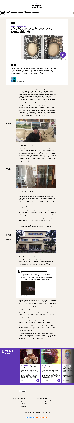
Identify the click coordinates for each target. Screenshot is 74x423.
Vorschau (59, 12)
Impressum (37, 412)
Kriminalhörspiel (24, 400)
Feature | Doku (14, 11)
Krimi (8, 11)
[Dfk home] (42, 417)
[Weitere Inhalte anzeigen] (69, 366)
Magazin (46, 12)
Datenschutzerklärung (46, 412)
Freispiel (23, 398)
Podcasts (53, 12)
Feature (23, 401)
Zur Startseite (22, 391)
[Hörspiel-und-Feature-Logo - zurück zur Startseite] (37, 5)
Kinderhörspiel (35, 11)
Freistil (46, 403)
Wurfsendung (28, 11)
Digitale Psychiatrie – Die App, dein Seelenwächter (34, 271)
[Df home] (30, 417)
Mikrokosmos (48, 404)
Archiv (13, 23)
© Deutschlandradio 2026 (28, 412)
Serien (2, 14)
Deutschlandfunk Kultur (41, 0)
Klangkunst (21, 11)
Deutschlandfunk (31, 0)
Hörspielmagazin (49, 400)
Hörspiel (3, 11)
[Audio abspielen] (63, 55)
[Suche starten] (72, 13)
